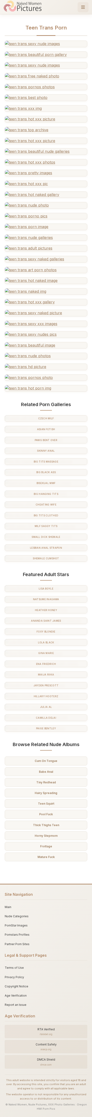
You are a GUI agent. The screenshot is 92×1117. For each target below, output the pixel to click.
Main (8, 907)
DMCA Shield (46, 1062)
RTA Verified (46, 1032)
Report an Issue (15, 1005)
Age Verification (16, 995)
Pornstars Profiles (17, 934)
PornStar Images (16, 925)
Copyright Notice (16, 986)
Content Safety (46, 1047)
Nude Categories (17, 916)
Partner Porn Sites (17, 944)
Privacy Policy (14, 977)
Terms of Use (14, 967)
